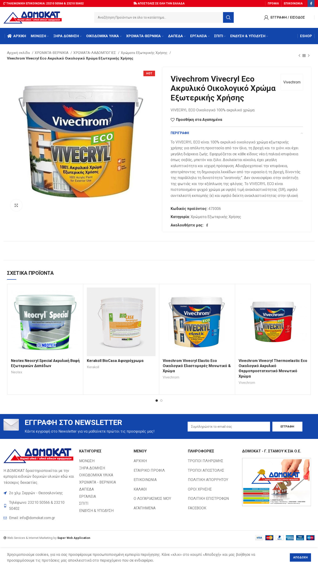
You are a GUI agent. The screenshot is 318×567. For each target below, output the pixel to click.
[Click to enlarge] (16, 205)
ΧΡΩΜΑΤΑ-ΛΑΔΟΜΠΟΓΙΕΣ (95, 53)
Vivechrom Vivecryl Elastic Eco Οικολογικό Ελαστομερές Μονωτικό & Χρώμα (197, 365)
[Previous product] (299, 55)
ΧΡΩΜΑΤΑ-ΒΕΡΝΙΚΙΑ (52, 53)
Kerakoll (93, 367)
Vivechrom (292, 82)
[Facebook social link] (311, 3)
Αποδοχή (300, 557)
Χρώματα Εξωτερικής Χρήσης (144, 53)
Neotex (16, 372)
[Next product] (308, 55)
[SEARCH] (228, 17)
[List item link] (38, 518)
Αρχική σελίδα (19, 53)
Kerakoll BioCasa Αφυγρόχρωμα (115, 360)
